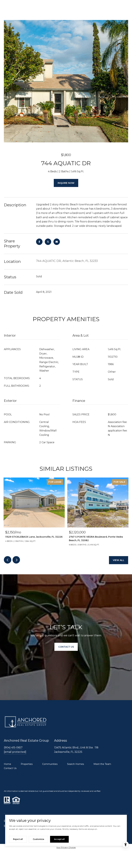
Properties (27, 764)
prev (7, 560)
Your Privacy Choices (66, 847)
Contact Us (10, 768)
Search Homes (75, 764)
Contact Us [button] (66, 646)
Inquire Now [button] (66, 183)
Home (7, 764)
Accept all (59, 839)
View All (118, 560)
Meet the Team (102, 764)
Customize (38, 839)
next (16, 560)
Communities (49, 764)
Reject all (18, 839)
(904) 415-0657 (13, 747)
